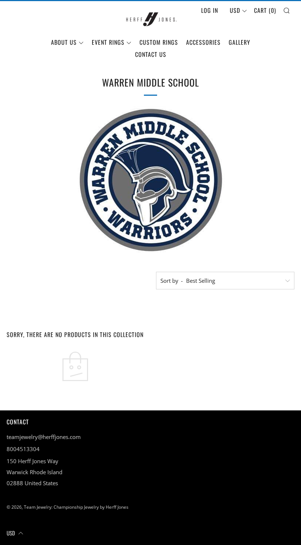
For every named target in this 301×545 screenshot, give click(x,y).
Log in (209, 10)
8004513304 (23, 449)
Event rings (108, 42)
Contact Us (150, 54)
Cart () (265, 10)
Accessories (203, 42)
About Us (64, 42)
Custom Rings (158, 42)
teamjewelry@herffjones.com (44, 436)
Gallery (239, 42)
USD (235, 10)
